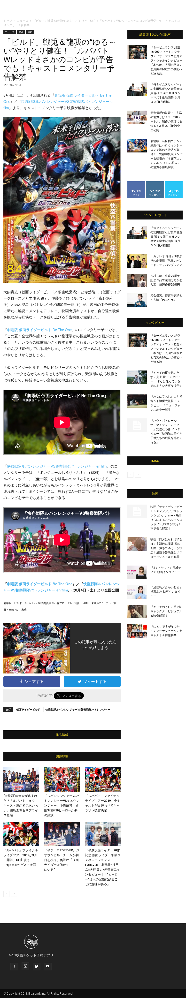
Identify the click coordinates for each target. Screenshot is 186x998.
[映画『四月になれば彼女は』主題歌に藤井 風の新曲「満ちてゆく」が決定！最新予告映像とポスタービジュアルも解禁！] (137, 544)
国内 (30, 32)
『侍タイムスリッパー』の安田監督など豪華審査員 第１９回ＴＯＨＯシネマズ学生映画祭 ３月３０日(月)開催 (166, 93)
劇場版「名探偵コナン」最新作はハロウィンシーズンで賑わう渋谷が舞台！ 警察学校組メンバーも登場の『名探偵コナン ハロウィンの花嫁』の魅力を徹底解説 (166, 154)
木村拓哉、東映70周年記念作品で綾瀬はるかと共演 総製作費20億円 (166, 280)
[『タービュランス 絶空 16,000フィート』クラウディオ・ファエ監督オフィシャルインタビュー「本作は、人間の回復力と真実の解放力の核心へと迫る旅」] (137, 52)
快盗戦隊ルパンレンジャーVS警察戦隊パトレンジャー (78, 709)
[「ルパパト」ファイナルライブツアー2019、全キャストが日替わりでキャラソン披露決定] (103, 779)
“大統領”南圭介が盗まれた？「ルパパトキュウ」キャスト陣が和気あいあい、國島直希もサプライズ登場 (20, 805)
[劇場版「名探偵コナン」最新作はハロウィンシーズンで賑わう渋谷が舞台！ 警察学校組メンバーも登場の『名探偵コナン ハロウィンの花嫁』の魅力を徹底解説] (137, 145)
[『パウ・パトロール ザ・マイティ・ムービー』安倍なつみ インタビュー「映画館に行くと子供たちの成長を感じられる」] (137, 425)
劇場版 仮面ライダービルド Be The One (39, 330)
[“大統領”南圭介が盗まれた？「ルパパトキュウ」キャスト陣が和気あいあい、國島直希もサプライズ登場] (21, 779)
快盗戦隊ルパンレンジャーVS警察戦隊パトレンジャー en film (57, 466)
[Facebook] (14, 966)
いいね (136, 183)
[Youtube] (48, 966)
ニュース (22, 21)
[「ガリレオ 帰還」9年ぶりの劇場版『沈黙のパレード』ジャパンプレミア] (137, 261)
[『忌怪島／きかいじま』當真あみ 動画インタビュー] (137, 592)
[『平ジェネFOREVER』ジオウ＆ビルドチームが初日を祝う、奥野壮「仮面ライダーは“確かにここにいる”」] (62, 834)
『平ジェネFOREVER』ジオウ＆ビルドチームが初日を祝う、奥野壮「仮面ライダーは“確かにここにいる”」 (61, 859)
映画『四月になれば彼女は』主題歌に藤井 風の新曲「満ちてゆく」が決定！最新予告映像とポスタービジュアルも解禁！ (166, 548)
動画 (21, 32)
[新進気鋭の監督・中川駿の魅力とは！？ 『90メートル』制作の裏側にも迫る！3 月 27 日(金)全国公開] (137, 117)
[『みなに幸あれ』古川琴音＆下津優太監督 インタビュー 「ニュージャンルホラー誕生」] (137, 401)
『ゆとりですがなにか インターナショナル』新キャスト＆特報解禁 (166, 631)
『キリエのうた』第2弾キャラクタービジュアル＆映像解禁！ (166, 611)
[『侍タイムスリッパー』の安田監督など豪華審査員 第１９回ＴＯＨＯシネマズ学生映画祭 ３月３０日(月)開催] (137, 89)
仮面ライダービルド (28, 709)
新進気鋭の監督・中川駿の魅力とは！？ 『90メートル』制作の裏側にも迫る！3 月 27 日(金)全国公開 (166, 121)
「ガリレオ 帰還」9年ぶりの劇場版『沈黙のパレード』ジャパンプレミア (166, 261)
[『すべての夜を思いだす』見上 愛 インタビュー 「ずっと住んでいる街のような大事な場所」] (137, 377)
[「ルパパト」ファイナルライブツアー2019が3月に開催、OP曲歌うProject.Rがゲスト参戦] (21, 834)
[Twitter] (36, 966)
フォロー (155, 183)
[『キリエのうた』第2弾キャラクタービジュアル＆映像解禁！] (137, 611)
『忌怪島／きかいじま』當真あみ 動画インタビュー (166, 592)
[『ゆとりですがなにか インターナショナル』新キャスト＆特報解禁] (137, 631)
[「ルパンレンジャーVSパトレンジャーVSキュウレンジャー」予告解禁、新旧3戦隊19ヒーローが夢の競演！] (62, 779)
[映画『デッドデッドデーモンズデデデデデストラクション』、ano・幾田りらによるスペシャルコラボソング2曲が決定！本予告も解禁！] (137, 511)
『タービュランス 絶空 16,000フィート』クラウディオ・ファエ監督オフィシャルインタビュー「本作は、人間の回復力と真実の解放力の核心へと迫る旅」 (166, 60)
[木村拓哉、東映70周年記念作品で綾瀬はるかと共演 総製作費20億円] (137, 280)
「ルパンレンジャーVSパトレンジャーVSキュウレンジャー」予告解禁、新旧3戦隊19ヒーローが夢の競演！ (61, 805)
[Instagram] (25, 966)
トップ (7, 21)
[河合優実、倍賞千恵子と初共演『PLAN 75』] (137, 300)
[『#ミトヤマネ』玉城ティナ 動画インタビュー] (137, 572)
